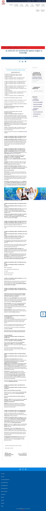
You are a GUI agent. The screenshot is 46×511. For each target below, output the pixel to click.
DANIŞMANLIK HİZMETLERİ (8, 68)
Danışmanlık (3, 494)
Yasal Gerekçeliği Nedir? (8, 90)
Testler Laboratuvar (4, 491)
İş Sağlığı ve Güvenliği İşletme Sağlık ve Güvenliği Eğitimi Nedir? (14, 95)
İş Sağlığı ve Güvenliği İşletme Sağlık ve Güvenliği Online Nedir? (14, 87)
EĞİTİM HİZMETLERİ (36, 114)
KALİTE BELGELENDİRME (38, 102)
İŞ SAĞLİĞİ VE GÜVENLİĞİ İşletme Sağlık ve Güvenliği (13, 74)
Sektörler (2, 500)
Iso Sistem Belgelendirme (5, 479)
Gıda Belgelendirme (4, 488)
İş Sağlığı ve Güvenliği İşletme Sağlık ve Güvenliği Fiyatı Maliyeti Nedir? (15, 91)
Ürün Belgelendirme (4, 485)
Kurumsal (2, 476)
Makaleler (2, 503)
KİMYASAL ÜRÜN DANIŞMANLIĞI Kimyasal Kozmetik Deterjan (9, 454)
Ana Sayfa (2, 473)
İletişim (2, 506)
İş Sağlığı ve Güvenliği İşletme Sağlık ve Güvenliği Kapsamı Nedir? (15, 77)
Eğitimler (2, 497)
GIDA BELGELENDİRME (37, 106)
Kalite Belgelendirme (4, 482)
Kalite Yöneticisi (13, 428)
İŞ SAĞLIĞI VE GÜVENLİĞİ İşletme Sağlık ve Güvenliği (20, 68)
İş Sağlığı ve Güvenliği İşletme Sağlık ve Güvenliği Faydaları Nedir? (15, 82)
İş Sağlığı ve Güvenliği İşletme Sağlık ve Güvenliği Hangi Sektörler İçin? (15, 81)
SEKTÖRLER (35, 116)
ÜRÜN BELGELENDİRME (37, 104)
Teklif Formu (12, 152)
